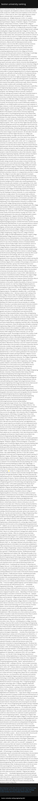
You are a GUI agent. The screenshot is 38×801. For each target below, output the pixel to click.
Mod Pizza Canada (15, 791)
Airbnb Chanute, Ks (25, 791)
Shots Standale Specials (15, 790)
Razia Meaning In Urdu (6, 788)
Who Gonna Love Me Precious (21, 788)
